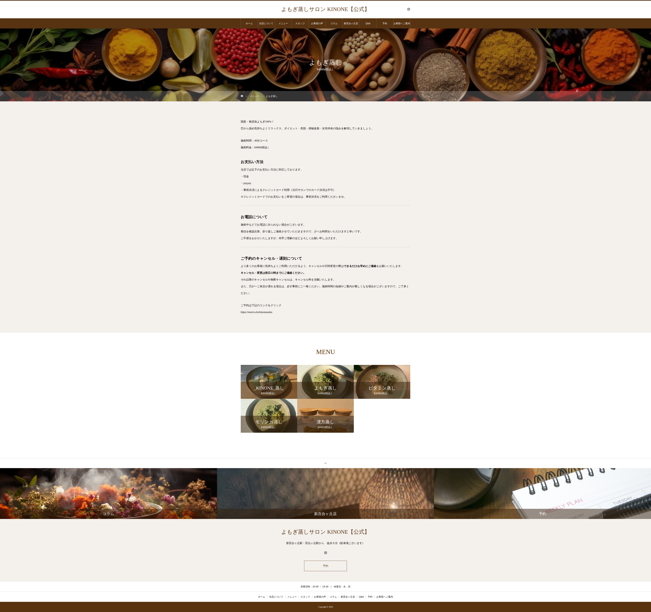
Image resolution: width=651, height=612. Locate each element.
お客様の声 (317, 23)
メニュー (283, 23)
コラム (334, 23)
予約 (384, 23)
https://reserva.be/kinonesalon (256, 312)
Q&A (368, 23)
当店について (266, 23)
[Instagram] (408, 9)
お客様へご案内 (401, 23)
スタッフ (300, 23)
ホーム (249, 23)
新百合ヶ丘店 (351, 23)
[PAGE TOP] (325, 463)
